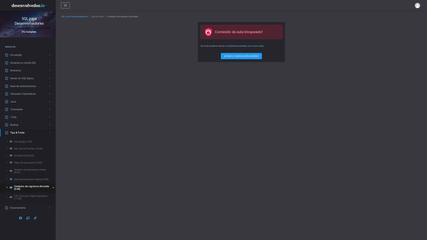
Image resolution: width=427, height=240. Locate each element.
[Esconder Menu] (65, 5)
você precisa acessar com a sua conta (245, 46)
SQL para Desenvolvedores (74, 16)
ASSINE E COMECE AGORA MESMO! (241, 56)
